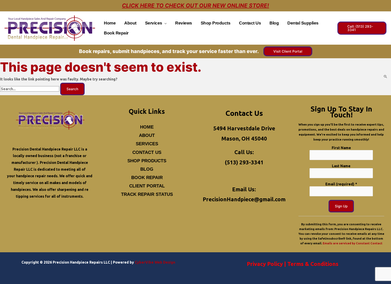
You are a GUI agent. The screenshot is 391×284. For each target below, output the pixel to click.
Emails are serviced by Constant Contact (352, 243)
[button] (164, 23)
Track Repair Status (147, 194)
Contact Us (146, 152)
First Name (341, 148)
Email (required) (341, 184)
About (147, 135)
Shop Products (146, 160)
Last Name (341, 166)
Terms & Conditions (313, 264)
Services (147, 143)
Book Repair (147, 177)
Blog (146, 169)
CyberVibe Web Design (155, 262)
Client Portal (147, 185)
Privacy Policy (265, 264)
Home (147, 126)
